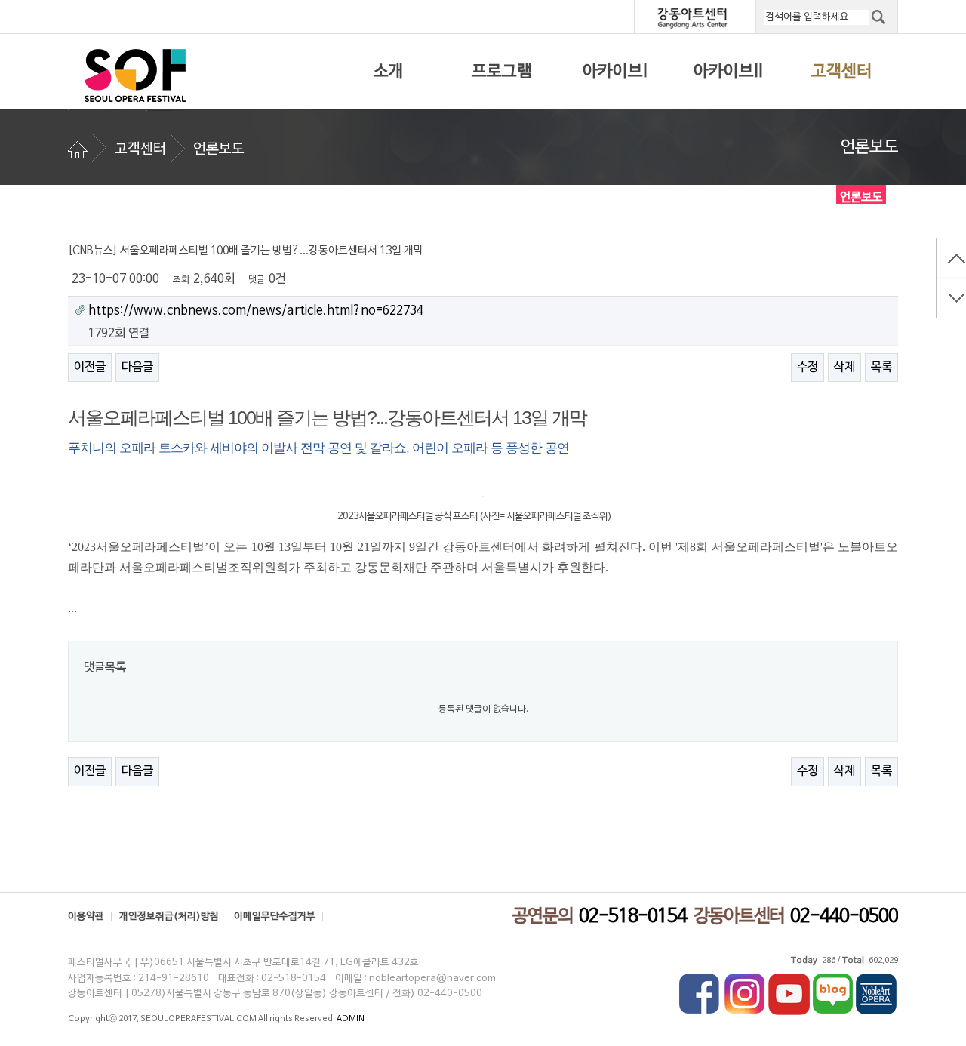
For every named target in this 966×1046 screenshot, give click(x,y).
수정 (807, 367)
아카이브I (615, 72)
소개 (389, 72)
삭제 (844, 367)
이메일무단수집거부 (274, 917)
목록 (881, 367)
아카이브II (728, 72)
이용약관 (86, 917)
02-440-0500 (844, 917)
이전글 (90, 367)
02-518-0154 (633, 917)
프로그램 (502, 72)
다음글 (137, 367)
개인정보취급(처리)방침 (169, 917)
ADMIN (351, 1018)
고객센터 (841, 72)
